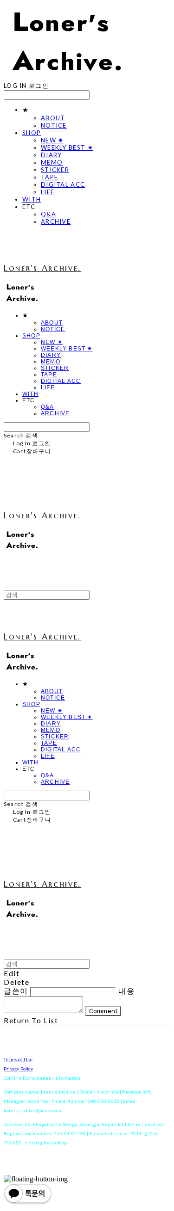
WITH (31, 199)
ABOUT (53, 118)
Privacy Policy (18, 1068)
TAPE (49, 177)
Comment (103, 1011)
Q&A (48, 214)
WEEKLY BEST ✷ (67, 147)
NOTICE (54, 125)
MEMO (52, 162)
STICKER (55, 169)
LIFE (47, 192)
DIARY (51, 155)
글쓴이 (16, 990)
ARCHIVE (56, 221)
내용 (126, 990)
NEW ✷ (52, 140)
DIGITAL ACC (63, 184)
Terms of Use (18, 1059)
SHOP (31, 132)
